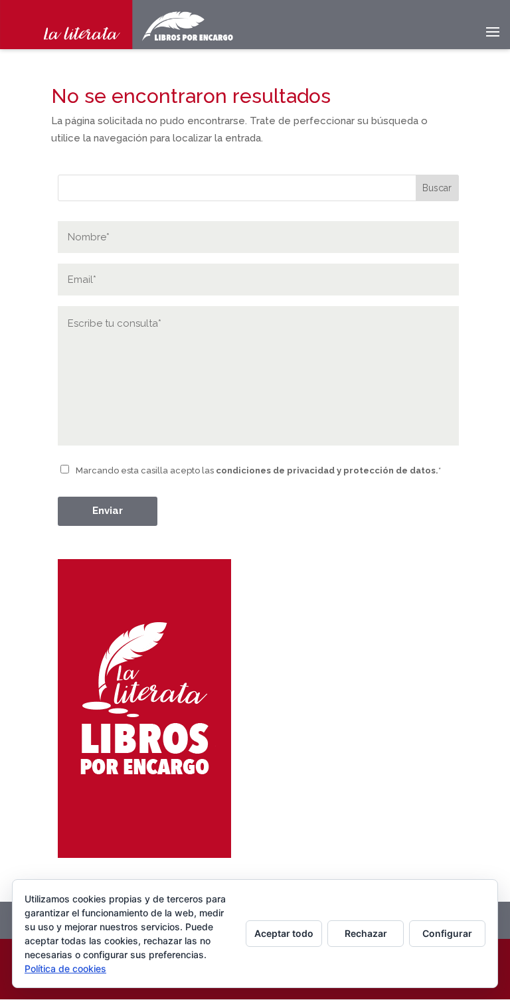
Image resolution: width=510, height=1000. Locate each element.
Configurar (447, 933)
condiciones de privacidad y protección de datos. (327, 470)
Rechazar (366, 933)
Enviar (107, 511)
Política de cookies (65, 968)
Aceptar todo (283, 933)
